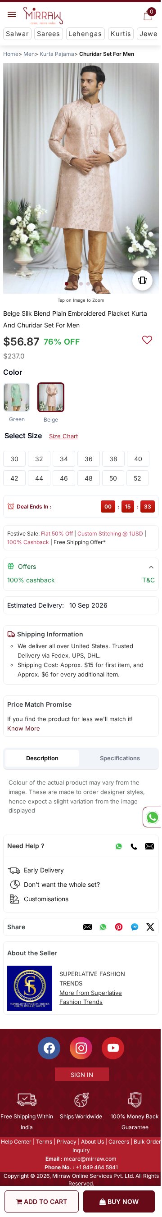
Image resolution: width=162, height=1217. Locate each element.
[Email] (149, 846)
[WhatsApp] (118, 846)
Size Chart (63, 436)
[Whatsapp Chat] (152, 817)
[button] (66, 284)
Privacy (66, 1141)
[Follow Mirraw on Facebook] (48, 1048)
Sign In (81, 1074)
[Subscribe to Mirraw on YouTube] (112, 1048)
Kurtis (121, 33)
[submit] (147, 339)
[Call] (133, 846)
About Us (92, 1141)
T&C (148, 580)
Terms (44, 1141)
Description (42, 758)
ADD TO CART (44, 1201)
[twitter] (150, 926)
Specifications (120, 758)
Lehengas (85, 33)
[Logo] (43, 16)
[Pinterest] (118, 926)
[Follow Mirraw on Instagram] (80, 1048)
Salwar (17, 33)
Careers (118, 1141)
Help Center (15, 1141)
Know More (23, 728)
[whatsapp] (103, 926)
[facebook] (134, 926)
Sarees (48, 33)
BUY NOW (122, 1201)
